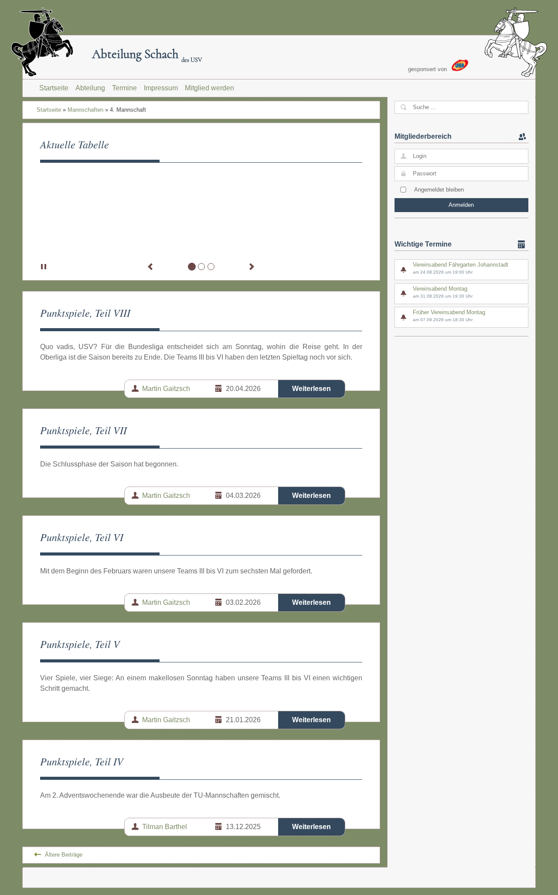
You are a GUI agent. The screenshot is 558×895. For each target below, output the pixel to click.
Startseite (53, 88)
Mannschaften (85, 109)
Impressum (161, 88)
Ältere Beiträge (63, 854)
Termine (124, 88)
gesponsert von (428, 69)
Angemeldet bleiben (439, 189)
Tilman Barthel (164, 826)
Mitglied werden (209, 88)
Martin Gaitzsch (166, 388)
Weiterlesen (311, 388)
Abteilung (90, 88)
